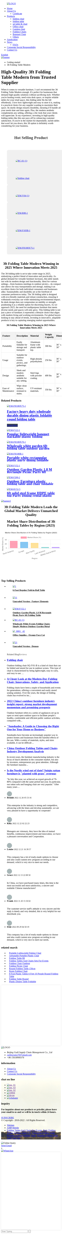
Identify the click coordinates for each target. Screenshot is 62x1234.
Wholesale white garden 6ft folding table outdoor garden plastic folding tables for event (29, 448)
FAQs (15, 44)
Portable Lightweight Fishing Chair (25, 953)
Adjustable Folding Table (43, 1133)
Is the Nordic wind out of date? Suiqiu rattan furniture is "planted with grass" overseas (33, 772)
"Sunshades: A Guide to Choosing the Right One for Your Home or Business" (33, 728)
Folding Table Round (19, 979)
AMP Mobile (13, 1128)
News (9, 42)
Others (16, 37)
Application (12, 39)
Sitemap (10, 1125)
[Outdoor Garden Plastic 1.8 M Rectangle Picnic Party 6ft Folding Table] (13, 465)
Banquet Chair (19, 34)
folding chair (18, 19)
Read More (12, 425)
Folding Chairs (19, 32)
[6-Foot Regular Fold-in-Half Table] (14, 586)
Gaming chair (19, 29)
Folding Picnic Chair (18, 966)
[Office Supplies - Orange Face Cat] (19, 631)
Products (11, 16)
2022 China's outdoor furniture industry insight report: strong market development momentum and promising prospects (32, 704)
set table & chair (20, 24)
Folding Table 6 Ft (22, 1133)
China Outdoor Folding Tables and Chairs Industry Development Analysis (32, 750)
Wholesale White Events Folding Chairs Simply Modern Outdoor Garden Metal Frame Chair (31, 626)
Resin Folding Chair (18, 971)
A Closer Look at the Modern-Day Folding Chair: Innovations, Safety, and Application (33, 680)
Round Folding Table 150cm (22, 968)
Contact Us (12, 50)
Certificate (17, 13)
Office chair (18, 26)
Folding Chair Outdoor (19, 963)
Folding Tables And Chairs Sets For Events (28, 961)
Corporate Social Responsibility (21, 47)
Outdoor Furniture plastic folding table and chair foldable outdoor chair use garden (30, 483)
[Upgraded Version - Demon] (15, 642)
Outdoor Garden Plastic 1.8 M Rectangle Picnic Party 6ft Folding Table (29, 472)
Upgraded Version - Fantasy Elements (30, 601)
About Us (11, 11)
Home (10, 8)
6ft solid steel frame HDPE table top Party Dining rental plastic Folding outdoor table (31, 495)
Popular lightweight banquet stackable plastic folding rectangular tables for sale (28, 436)
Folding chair (15, 660)
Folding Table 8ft (17, 958)
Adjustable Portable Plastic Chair (24, 955)
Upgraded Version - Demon (25, 646)
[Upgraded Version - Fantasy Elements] (15, 597)
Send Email (6, 1145)
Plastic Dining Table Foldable (22, 981)
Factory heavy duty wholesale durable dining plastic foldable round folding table (29, 415)
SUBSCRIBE (7, 1117)
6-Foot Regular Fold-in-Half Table (29, 590)
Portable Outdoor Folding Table (21, 1135)
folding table (18, 21)
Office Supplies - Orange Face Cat (29, 635)
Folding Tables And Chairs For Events (24, 1130)
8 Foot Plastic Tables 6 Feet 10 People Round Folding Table (33, 975)
